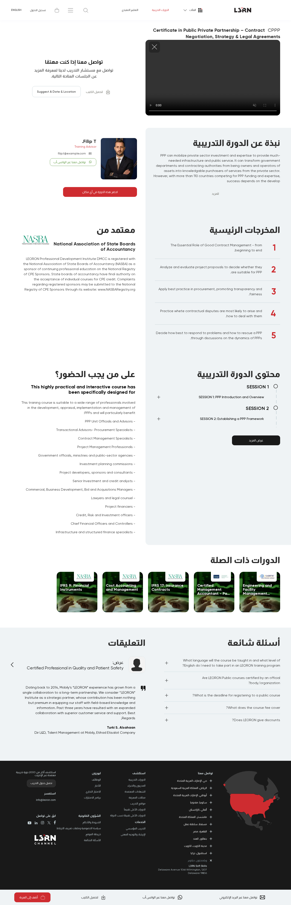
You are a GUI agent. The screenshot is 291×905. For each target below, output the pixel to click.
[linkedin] (34, 823)
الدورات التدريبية (160, 10)
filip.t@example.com (72, 153)
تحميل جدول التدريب (41, 783)
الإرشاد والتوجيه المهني (133, 834)
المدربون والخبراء (137, 785)
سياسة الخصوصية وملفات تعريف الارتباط (78, 828)
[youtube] (29, 823)
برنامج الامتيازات (92, 797)
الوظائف (96, 779)
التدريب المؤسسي (136, 828)
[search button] (86, 10)
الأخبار (98, 785)
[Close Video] (154, 47)
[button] (210, 398)
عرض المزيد (256, 440)
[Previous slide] (12, 662)
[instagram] (40, 823)
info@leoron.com (46, 799)
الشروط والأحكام (92, 822)
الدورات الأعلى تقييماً (135, 809)
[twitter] (47, 823)
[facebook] (53, 823)
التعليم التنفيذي (130, 10)
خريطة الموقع (93, 834)
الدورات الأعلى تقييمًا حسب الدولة (128, 815)
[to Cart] (56, 10)
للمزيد (215, 193)
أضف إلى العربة (28, 897)
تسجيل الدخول (38, 10)
